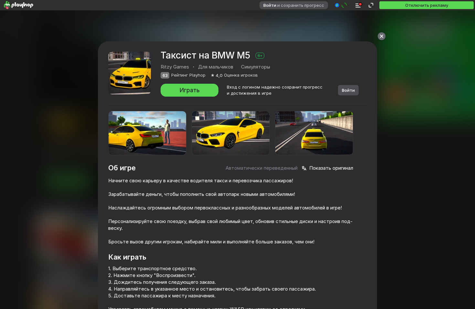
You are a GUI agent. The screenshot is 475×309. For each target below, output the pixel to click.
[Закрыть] (381, 36)
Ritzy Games (175, 67)
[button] (341, 5)
